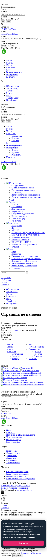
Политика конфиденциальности (20, 435)
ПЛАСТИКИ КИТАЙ (21, 242)
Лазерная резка (18, 209)
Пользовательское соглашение (14, 488)
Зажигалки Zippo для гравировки (26, 258)
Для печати (11, 458)
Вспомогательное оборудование (25, 195)
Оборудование (12, 86)
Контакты (10, 77)
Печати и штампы (19, 216)
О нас (8, 430)
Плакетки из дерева (20, 237)
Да (3, 22)
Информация (12, 74)
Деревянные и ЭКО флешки (24, 261)
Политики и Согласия (31, 553)
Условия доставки (14, 437)
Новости (15, 138)
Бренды (9, 63)
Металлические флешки (22, 263)
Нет (8, 22)
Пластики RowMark (20, 240)
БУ (12, 199)
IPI (12, 228)
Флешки (15, 247)
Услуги (9, 65)
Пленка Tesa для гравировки (24, 244)
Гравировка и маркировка (23, 190)
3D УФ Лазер (12, 88)
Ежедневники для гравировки (24, 256)
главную (17, 330)
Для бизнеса (11, 455)
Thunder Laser (12, 98)
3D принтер (16, 192)
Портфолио (11, 100)
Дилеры (15, 150)
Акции (9, 60)
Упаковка (15, 268)
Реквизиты (16, 155)
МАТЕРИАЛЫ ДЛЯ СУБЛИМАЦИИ (28, 232)
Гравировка (16, 207)
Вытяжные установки (16, 476)
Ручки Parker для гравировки (24, 266)
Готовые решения (14, 72)
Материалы (11, 93)
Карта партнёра (13, 442)
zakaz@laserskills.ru (9, 34)
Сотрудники (16, 136)
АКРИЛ (15, 230)
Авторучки (16, 254)
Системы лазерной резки (22, 188)
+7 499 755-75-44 (8, 29)
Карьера (15, 141)
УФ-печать (16, 221)
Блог (8, 70)
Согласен (23, 543)
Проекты (15, 152)
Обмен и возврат (13, 439)
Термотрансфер (18, 218)
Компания (10, 67)
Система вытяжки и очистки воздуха (28, 197)
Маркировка (17, 211)
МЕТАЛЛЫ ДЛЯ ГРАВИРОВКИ (26, 235)
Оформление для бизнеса (22, 214)
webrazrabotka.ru (24, 490)
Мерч (8, 95)
